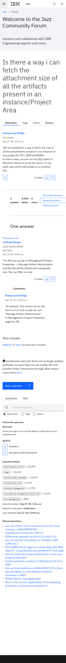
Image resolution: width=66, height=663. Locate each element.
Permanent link (10, 238)
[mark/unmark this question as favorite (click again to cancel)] (5, 177)
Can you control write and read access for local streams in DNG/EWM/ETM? (32, 527)
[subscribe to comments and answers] (5, 452)
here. (19, 372)
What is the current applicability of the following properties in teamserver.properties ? (32, 584)
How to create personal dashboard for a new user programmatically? (33, 555)
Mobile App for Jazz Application (23, 578)
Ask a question (13, 385)
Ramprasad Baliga (14, 133)
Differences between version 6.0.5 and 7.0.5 (31, 536)
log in (19, 344)
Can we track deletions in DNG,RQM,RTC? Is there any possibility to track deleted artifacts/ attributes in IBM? (34, 571)
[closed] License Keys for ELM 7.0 (24, 532)
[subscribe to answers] (5, 446)
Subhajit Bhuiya (12, 242)
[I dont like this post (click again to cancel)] (53, 177)
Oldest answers (51, 205)
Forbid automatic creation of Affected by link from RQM (34, 562)
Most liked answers (53, 195)
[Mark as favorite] (5, 177)
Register (7, 344)
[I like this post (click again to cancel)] (46, 177)
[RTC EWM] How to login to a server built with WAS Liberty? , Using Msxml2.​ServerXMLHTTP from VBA (34, 549)
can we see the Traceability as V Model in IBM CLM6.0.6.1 (31, 542)
